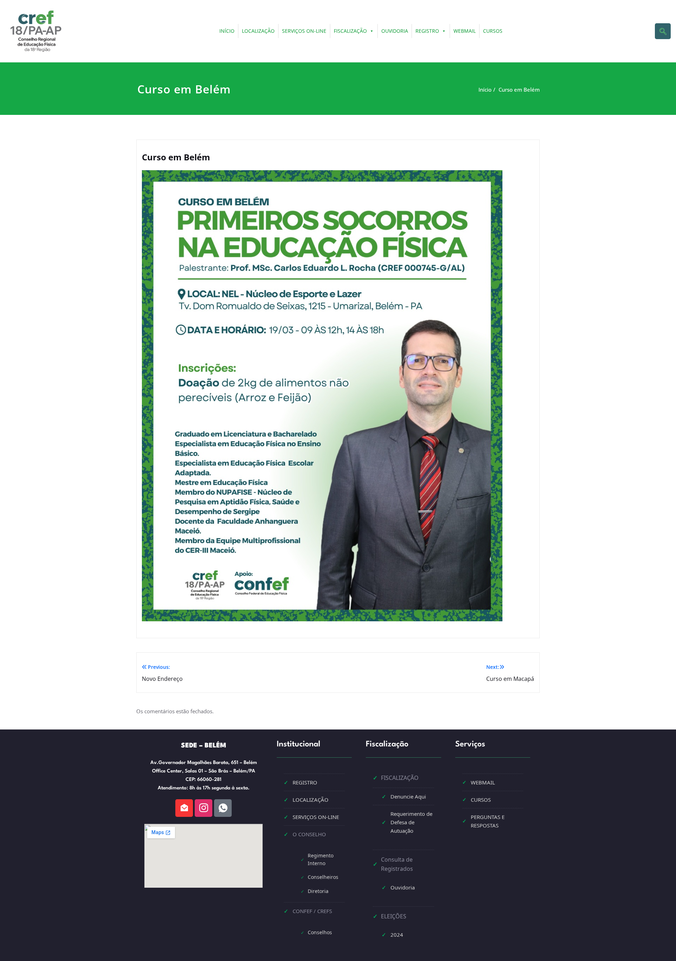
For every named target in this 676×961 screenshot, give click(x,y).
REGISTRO (427, 30)
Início (485, 89)
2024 (396, 934)
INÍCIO (226, 30)
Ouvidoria (402, 887)
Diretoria (318, 891)
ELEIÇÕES (393, 916)
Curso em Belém (519, 89)
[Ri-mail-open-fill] (184, 808)
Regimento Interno (320, 859)
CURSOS (492, 30)
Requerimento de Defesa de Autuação (411, 822)
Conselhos (320, 932)
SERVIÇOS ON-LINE (304, 30)
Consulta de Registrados (397, 864)
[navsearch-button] (663, 31)
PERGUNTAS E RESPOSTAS (488, 821)
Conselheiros (323, 877)
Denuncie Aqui (408, 796)
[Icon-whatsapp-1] (223, 808)
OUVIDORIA (394, 30)
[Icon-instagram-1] (203, 808)
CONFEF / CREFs (312, 910)
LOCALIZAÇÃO (258, 30)
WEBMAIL (464, 30)
